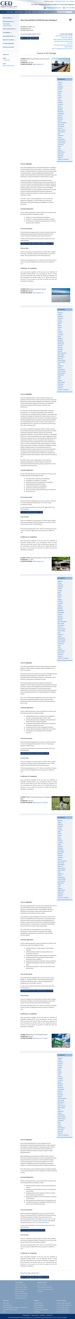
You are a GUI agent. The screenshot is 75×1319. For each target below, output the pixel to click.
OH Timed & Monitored (8, 43)
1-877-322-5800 (70, 8)
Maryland (60, 108)
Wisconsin (60, 153)
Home (2, 12)
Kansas (60, 100)
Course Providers (43, 12)
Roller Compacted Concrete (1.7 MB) (31, 512)
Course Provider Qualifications (64, 1305)
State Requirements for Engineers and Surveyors (15, 1307)
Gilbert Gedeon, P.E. (38, 64)
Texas (59, 146)
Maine (59, 106)
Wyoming (60, 155)
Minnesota (60, 111)
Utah (59, 148)
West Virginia (61, 152)
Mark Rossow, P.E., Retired (40, 802)
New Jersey (61, 124)
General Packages (7, 25)
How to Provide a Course (63, 1307)
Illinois (59, 95)
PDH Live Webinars (20, 1291)
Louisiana (60, 104)
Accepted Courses (39, 1307)
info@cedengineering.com (53, 8)
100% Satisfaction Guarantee (10, 1309)
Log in (67, 1)
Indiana (60, 97)
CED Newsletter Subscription (45, 1287)
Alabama (60, 82)
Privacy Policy (26, 1315)
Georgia (60, 91)
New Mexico (61, 126)
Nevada (60, 121)
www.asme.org (46, 1219)
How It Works (6, 1303)
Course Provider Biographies (41, 1309)
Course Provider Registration (64, 1303)
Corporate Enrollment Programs (45, 1289)
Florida (60, 89)
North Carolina (61, 130)
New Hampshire (62, 122)
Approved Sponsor (38, 1305)
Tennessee (61, 144)
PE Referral (40, 1291)
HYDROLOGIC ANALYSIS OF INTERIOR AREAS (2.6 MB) (34, 753)
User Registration (7, 1305)
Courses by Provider (8, 47)
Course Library (9, 12)
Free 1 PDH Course (42, 1285)
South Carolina (62, 141)
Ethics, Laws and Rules (21, 1289)
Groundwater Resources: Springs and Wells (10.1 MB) (37, 990)
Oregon (60, 137)
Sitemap (42, 1315)
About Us (34, 12)
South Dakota (61, 143)
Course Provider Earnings (63, 1309)
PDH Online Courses (20, 1285)
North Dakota (61, 132)
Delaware (60, 88)
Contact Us (6, 54)
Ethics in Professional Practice (40, 1222)
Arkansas (60, 86)
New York (60, 128)
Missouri (60, 115)
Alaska (60, 84)
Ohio (59, 133)
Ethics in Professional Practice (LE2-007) (62, 48)
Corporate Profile (38, 1303)
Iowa (59, 99)
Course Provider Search (62, 1312)
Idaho (59, 93)
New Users (28, 12)
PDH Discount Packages (21, 1287)
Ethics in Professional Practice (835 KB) (33, 1230)
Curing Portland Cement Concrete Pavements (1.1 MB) (37, 243)
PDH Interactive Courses (21, 1296)
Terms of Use (35, 1315)
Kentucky (60, 102)
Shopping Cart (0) (60, 1)
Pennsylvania (61, 139)
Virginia (60, 150)
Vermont (60, 157)
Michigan (60, 110)
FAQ (4, 1312)
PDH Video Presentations (21, 1293)
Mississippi (61, 113)
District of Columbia (63, 159)
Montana (60, 117)
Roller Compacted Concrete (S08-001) (63, 39)
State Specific (6, 23)
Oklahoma (60, 135)
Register (72, 1)
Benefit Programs (19, 12)
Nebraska (60, 119)
